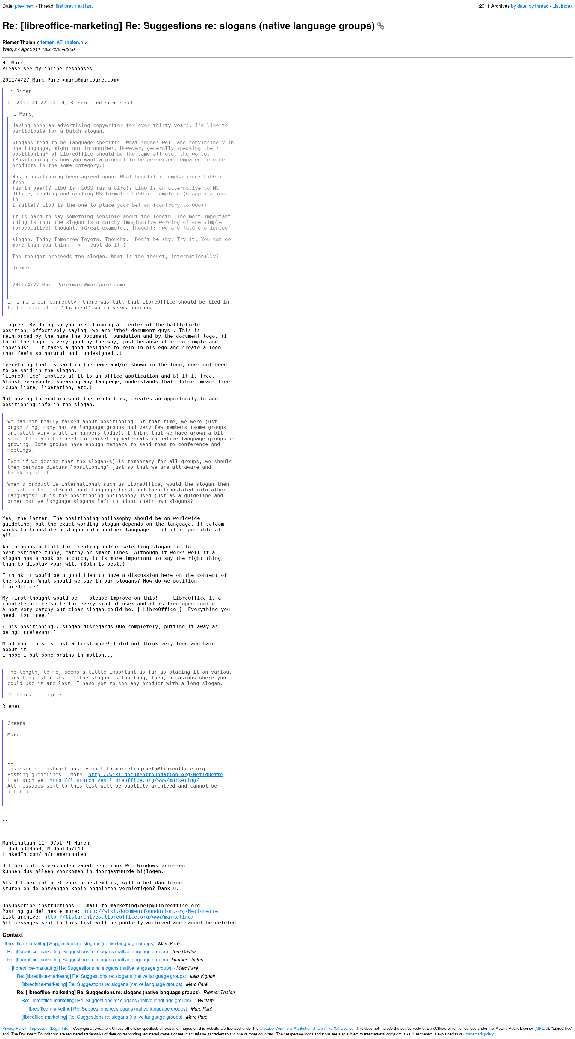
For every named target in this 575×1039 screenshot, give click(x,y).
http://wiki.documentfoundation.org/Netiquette (155, 774)
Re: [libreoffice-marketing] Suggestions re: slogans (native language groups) (87, 951)
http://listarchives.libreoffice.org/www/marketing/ (124, 780)
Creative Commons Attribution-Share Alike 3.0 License (306, 1028)
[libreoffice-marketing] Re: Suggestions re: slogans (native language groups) (92, 967)
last (89, 5)
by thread (539, 5)
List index (562, 5)
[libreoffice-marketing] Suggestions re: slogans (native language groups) (78, 943)
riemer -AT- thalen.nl (61, 42)
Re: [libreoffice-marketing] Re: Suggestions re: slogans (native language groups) (188, 25)
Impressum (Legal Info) (49, 1028)
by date (518, 5)
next (29, 5)
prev (19, 5)
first (59, 5)
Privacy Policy (14, 1028)
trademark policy (479, 1034)
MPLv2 (542, 1028)
